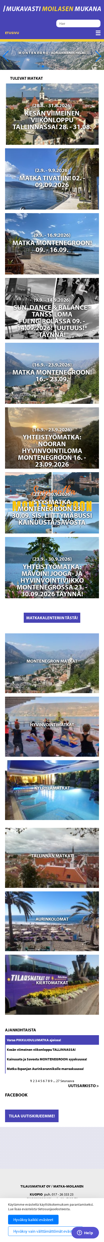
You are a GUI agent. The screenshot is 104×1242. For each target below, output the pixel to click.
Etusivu (12, 33)
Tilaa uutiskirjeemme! (32, 1115)
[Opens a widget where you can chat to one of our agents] (85, 1233)
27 (58, 1081)
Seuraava (67, 1081)
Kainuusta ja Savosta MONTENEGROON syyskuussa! (47, 1059)
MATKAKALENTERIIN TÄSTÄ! (52, 617)
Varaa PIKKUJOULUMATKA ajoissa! (34, 1040)
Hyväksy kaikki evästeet (33, 1219)
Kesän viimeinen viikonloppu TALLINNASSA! (41, 1049)
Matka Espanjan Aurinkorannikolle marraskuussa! (45, 1068)
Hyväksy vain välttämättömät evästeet (45, 1231)
